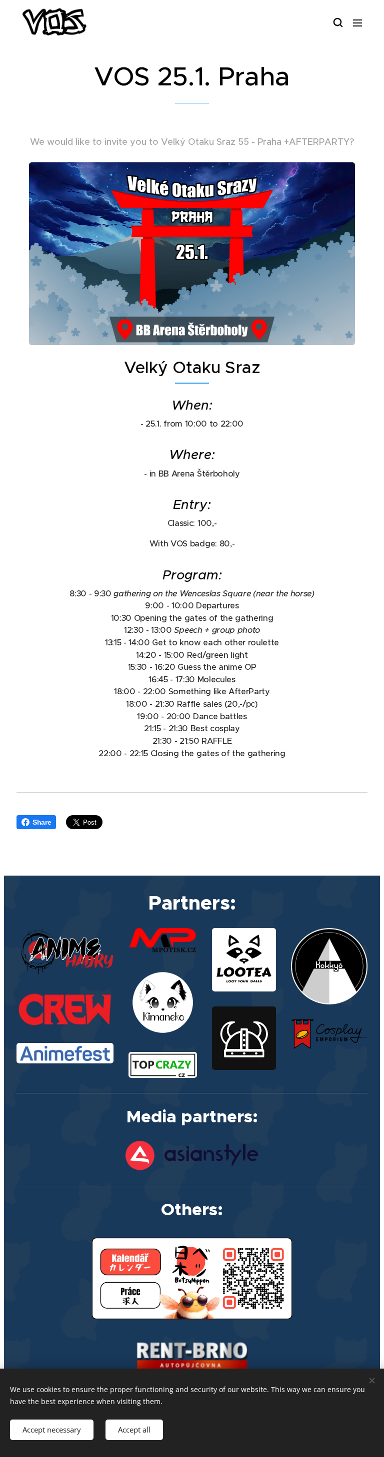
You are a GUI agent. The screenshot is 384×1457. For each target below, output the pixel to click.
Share (41, 822)
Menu (358, 22)
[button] (338, 22)
